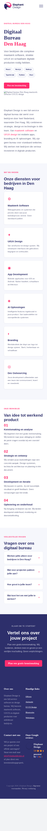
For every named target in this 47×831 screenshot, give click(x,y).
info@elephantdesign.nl (14, 756)
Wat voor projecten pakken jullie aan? (20, 572)
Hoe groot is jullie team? (19, 584)
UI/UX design (10, 134)
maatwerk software (24, 130)
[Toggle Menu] (41, 6)
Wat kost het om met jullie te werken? (21, 597)
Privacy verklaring (29, 789)
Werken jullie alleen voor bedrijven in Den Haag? (19, 557)
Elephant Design (38, 745)
